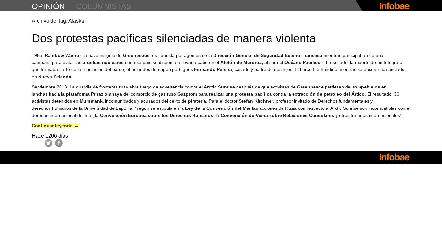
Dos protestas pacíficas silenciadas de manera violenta (174, 38)
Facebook (59, 143)
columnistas (103, 6)
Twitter (48, 143)
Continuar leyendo (55, 125)
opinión (48, 6)
